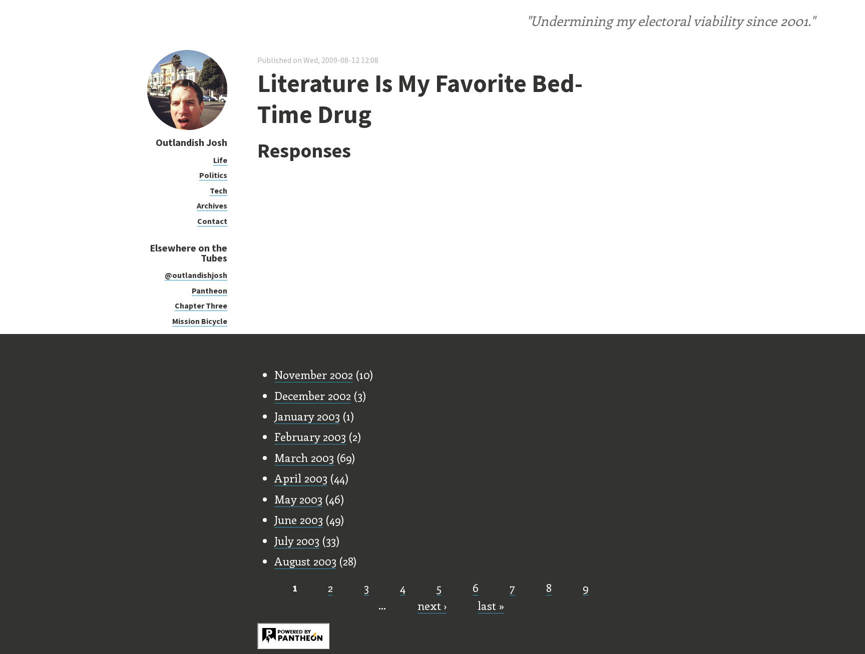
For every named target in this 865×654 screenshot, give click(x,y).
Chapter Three (201, 305)
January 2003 (307, 416)
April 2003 (300, 478)
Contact (212, 221)
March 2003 (304, 457)
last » (491, 605)
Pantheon (209, 291)
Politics (213, 175)
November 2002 (313, 374)
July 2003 (296, 540)
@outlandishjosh (196, 275)
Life (220, 160)
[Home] (187, 127)
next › (432, 605)
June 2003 (298, 519)
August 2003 (305, 561)
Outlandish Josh (191, 142)
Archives (212, 205)
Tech (218, 191)
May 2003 (298, 499)
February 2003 (310, 436)
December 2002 (312, 395)
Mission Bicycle (199, 321)
